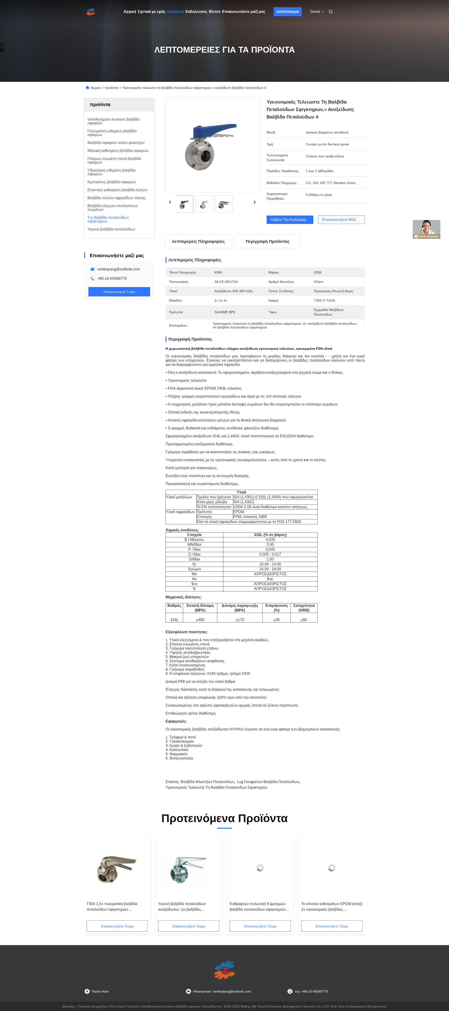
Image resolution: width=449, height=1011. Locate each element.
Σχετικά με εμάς (151, 12)
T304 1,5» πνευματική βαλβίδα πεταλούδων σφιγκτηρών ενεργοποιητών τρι (112, 907)
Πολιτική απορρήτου (93, 1006)
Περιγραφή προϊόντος (268, 241)
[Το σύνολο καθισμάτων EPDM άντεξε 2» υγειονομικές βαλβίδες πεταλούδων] (331, 868)
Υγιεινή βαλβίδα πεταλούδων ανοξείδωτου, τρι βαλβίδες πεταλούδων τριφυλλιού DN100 (184, 907)
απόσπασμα (287, 12)
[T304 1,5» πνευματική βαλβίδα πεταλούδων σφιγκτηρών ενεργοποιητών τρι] (117, 868)
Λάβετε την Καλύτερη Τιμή (292, 220)
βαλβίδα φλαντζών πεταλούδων (207, 782)
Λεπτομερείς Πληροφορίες (198, 241)
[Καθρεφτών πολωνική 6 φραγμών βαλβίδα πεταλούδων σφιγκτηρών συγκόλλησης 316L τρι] (260, 868)
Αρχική (129, 12)
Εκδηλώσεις (196, 12)
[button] (92, 879)
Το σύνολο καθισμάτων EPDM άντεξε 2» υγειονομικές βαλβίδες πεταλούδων (331, 907)
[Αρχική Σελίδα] (91, 12)
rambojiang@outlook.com (118, 269)
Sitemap (68, 1006)
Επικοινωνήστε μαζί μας (243, 12)
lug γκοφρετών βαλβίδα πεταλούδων (268, 782)
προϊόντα (175, 12)
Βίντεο (215, 12)
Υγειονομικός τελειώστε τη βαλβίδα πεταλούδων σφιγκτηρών (216, 787)
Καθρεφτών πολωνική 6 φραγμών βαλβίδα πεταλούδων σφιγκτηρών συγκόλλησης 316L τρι (258, 907)
